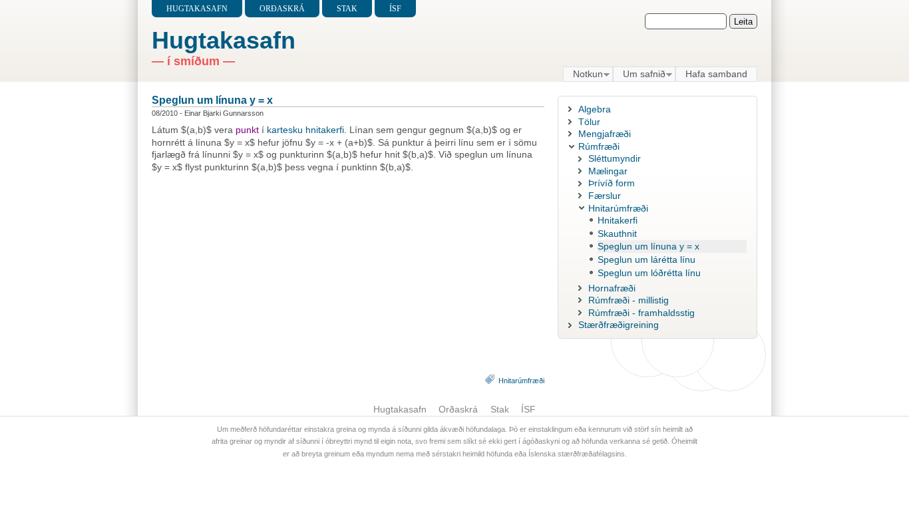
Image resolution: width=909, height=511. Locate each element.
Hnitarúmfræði (521, 381)
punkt (247, 129)
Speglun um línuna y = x (212, 100)
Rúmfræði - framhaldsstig (641, 312)
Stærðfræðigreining (618, 324)
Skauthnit (617, 233)
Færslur (604, 195)
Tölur (589, 121)
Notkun (583, 75)
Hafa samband (716, 74)
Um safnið (639, 75)
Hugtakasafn (197, 8)
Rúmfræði (599, 146)
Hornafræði (612, 288)
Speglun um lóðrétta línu (649, 272)
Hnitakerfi (617, 220)
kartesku (285, 129)
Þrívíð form (611, 183)
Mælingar (608, 171)
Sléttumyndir (614, 158)
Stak (347, 8)
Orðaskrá (282, 8)
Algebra (594, 109)
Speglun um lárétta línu (646, 259)
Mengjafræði (604, 133)
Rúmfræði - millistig (628, 300)
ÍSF (395, 8)
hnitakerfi (324, 129)
